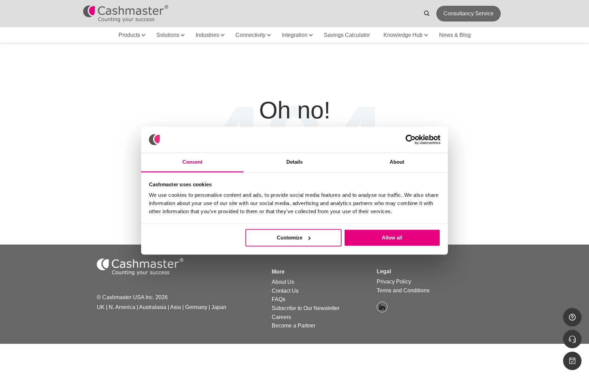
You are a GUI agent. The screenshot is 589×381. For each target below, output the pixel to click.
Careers (281, 317)
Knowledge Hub (403, 35)
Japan (218, 307)
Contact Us (285, 291)
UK (101, 307)
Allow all (392, 237)
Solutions (167, 35)
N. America (122, 307)
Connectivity (251, 35)
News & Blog (455, 35)
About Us (283, 282)
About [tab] (397, 162)
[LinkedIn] (382, 307)
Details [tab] (294, 162)
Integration (294, 35)
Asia (175, 307)
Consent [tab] (192, 162)
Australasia (152, 307)
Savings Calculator (347, 35)
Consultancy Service (468, 13)
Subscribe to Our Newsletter (305, 308)
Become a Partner (293, 325)
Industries (207, 35)
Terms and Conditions (403, 290)
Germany (196, 307)
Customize (289, 237)
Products (129, 35)
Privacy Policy (394, 281)
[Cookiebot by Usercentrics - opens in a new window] (410, 139)
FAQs (278, 299)
